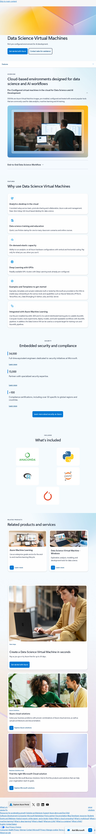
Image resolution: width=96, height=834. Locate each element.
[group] (27, 550)
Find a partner (49, 815)
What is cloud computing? (64, 818)
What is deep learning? (22, 821)
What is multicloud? (81, 818)
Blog (69, 815)
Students (90, 815)
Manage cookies (52, 829)
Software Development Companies (13, 815)
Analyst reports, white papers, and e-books (32, 818)
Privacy (43, 829)
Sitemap (23, 829)
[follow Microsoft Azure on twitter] (33, 804)
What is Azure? (5, 807)
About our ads (5, 832)
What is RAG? (77, 821)
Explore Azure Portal (21, 804)
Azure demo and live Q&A (60, 813)
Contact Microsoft (33, 829)
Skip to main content (8, 1)
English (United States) (8, 824)
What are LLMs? (50, 821)
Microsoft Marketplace (35, 815)
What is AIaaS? (37, 821)
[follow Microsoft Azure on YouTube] (47, 804)
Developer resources (79, 815)
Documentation (61, 815)
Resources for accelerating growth (13, 813)
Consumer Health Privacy (9, 829)
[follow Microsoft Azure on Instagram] (38, 804)
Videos (51, 818)
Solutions (91, 810)
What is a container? (63, 821)
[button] (48, 64)
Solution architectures (34, 813)
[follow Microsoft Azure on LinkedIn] (42, 804)
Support (46, 813)
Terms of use (63, 829)
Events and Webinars (8, 818)
